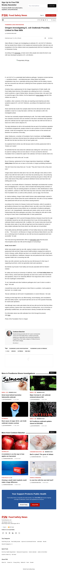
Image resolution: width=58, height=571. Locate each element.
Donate (31, 562)
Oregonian (17, 53)
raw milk (27, 351)
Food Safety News (30, 569)
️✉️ (4, 527)
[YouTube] (45, 20)
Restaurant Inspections (22, 552)
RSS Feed (14, 554)
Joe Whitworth (7, 399)
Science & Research (35, 477)
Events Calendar (33, 552)
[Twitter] (39, 20)
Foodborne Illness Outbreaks (38, 348)
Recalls (44, 541)
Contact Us (9, 562)
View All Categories (6, 544)
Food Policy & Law (7, 477)
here (9, 315)
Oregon (13, 351)
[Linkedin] (43, 20)
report (11, 218)
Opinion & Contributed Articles (28, 541)
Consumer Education (36, 451)
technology (5, 451)
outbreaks (5, 418)
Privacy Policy (16, 562)
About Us (4, 562)
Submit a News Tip (6, 554)
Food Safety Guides (15, 541)
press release (40, 95)
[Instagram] (41, 20)
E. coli (7, 351)
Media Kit (23, 562)
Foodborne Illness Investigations (14, 24)
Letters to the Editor (42, 552)
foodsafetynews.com (6, 520)
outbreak (20, 351)
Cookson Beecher (11, 33)
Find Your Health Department (9, 552)
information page (34, 239)
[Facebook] (38, 20)
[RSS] (47, 20)
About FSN (35, 504)
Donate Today (24, 504)
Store (27, 562)
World (3, 392)
